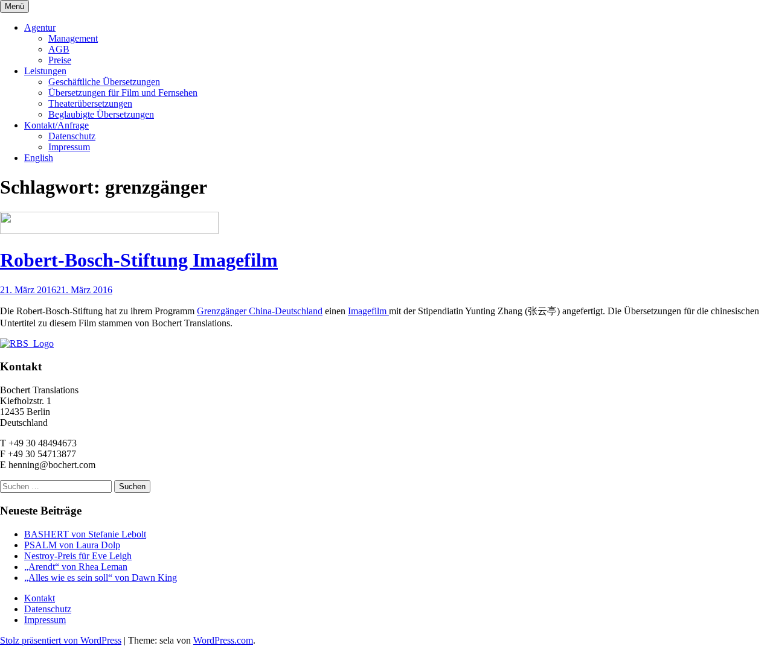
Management (73, 38)
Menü (14, 6)
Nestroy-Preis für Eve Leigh (78, 556)
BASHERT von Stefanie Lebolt (85, 534)
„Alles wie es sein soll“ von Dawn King (100, 577)
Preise (59, 60)
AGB (58, 49)
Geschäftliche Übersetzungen (104, 82)
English (38, 158)
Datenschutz (71, 136)
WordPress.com (223, 640)
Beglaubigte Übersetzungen (101, 114)
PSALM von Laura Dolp (72, 545)
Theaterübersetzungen (90, 103)
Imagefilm (368, 311)
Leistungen (45, 71)
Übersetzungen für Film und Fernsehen (122, 92)
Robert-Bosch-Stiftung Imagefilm (139, 260)
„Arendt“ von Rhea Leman (75, 567)
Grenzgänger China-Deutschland (259, 311)
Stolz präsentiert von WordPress (60, 640)
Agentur (40, 27)
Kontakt (39, 598)
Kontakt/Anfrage (56, 125)
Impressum (69, 147)
